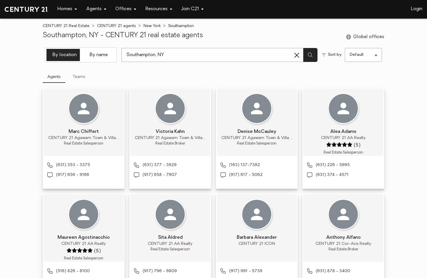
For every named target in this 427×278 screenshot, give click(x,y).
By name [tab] (99, 55)
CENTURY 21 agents (116, 26)
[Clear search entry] (297, 55)
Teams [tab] (78, 77)
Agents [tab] (54, 77)
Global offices (368, 37)
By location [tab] (65, 55)
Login (416, 9)
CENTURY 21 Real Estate (66, 26)
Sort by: (335, 55)
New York (152, 26)
